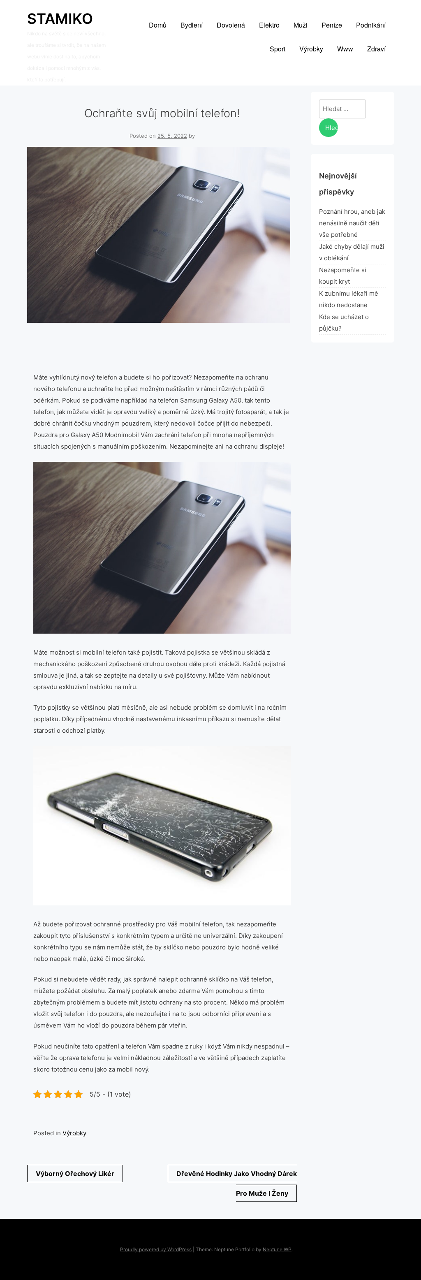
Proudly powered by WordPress (156, 1249)
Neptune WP (277, 1249)
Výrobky (74, 1133)
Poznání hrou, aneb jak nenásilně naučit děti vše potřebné (352, 223)
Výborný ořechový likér (75, 1173)
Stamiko (60, 18)
